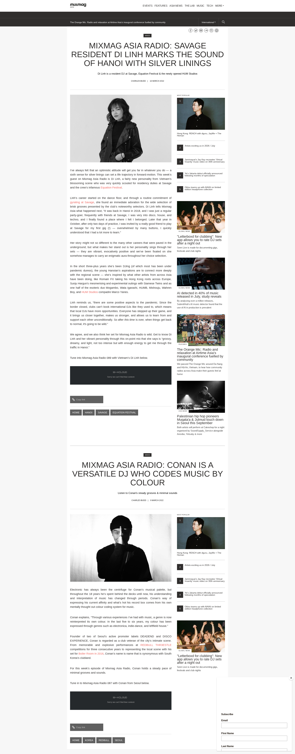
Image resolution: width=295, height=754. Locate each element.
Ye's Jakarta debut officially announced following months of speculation (200, 174)
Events (147, 5)
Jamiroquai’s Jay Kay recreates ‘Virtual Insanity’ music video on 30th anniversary (202, 160)
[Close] (291, 678)
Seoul (119, 740)
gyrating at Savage (82, 202)
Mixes (147, 35)
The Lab (190, 5)
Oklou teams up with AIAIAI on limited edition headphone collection (200, 188)
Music (200, 5)
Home (75, 412)
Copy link (80, 399)
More (219, 5)
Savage (102, 412)
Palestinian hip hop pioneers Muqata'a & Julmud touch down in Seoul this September (111, 22)
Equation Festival (111, 187)
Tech (209, 5)
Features (161, 5)
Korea (89, 740)
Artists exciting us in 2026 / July (197, 146)
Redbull (104, 740)
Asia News (176, 5)
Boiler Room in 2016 (91, 653)
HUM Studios (90, 292)
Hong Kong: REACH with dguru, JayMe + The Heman (199, 118)
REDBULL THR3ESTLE (155, 645)
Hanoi (88, 412)
